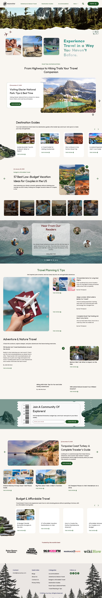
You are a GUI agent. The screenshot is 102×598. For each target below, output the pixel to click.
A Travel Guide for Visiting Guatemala (47, 148)
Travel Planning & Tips (55, 589)
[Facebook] (71, 573)
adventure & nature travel (59, 211)
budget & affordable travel (75, 211)
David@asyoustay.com (19, 573)
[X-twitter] (73, 573)
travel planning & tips (43, 211)
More (75, 4)
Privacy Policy (36, 583)
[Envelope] (76, 573)
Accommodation (63, 4)
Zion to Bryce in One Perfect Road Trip (72, 148)
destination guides (90, 211)
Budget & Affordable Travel (57, 580)
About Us (34, 577)
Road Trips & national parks (27, 211)
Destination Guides (47, 4)
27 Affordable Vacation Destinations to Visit (49, 524)
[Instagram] (78, 573)
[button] (95, 129)
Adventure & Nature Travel (29, 4)
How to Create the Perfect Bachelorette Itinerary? (72, 525)
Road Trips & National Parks (57, 586)
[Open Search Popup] (83, 4)
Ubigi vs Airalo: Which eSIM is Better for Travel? (86, 298)
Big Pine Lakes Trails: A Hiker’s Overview (49, 486)
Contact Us (35, 580)
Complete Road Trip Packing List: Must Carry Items (88, 317)
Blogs (33, 574)
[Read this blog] (50, 138)
